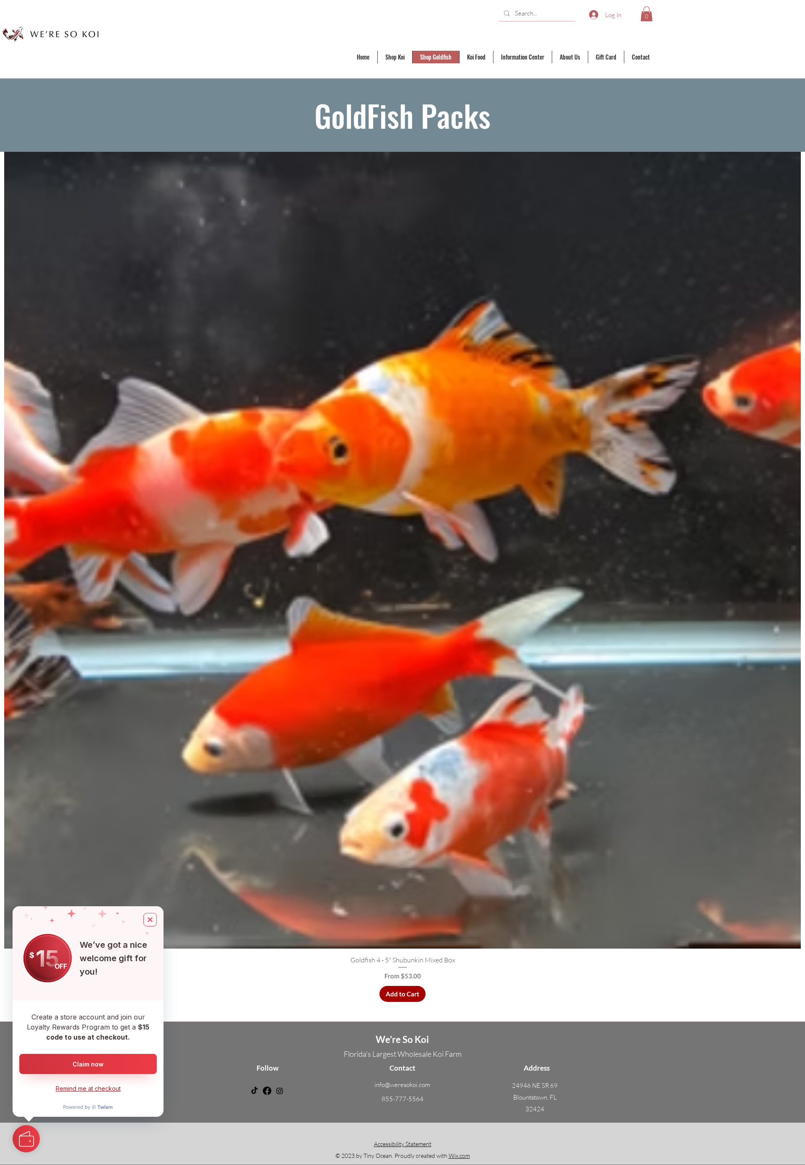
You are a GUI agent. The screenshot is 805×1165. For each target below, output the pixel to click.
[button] (646, 13)
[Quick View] (402, 550)
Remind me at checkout (88, 1088)
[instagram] (279, 1091)
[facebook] (267, 1091)
